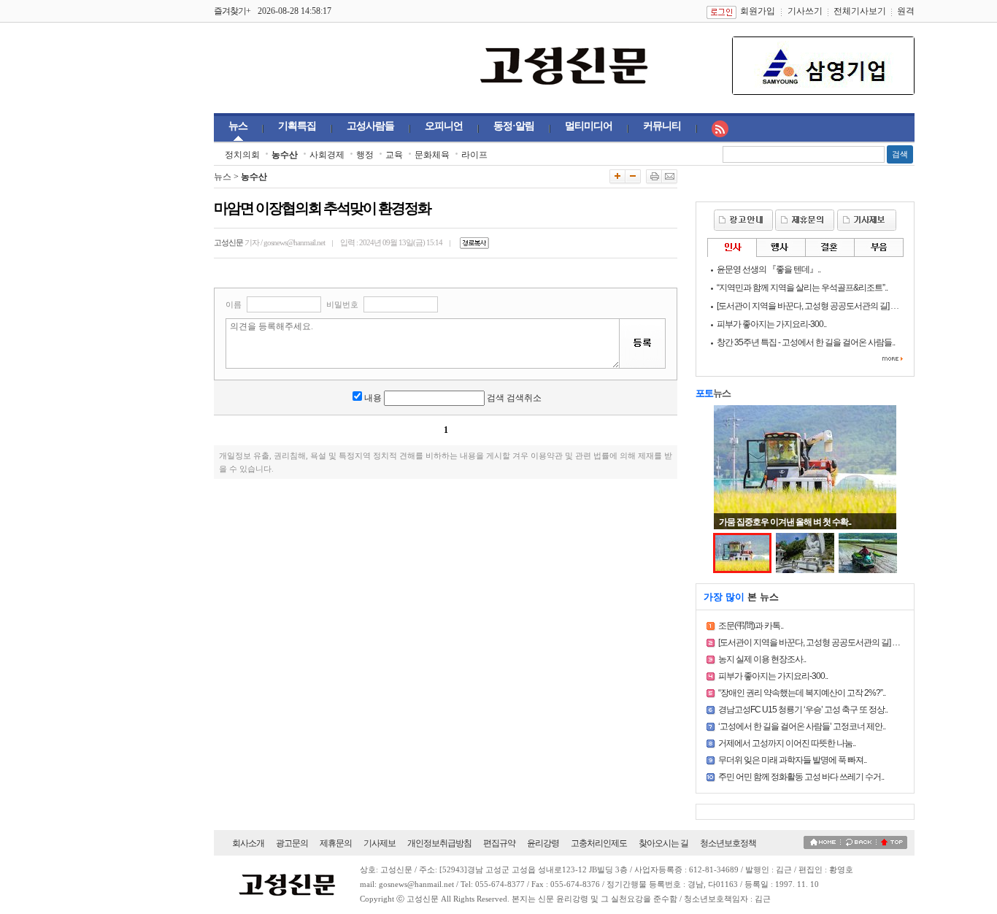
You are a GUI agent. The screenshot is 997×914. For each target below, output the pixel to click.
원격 (906, 11)
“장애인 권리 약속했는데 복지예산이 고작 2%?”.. (801, 693)
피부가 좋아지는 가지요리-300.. (773, 676)
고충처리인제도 (599, 843)
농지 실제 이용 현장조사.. (762, 659)
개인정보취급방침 (439, 843)
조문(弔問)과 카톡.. (750, 626)
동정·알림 (513, 125)
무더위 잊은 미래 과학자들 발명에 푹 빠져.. (792, 760)
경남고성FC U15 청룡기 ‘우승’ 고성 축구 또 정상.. (803, 709)
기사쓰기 (805, 11)
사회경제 (326, 155)
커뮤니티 (662, 125)
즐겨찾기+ (232, 11)
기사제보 (379, 843)
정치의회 (242, 155)
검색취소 (524, 398)
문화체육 (432, 155)
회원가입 (757, 11)
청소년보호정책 (728, 843)
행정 (365, 155)
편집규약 (499, 843)
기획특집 (297, 125)
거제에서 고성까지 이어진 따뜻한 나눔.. (786, 743)
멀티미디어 (588, 125)
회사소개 (248, 843)
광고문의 (292, 843)
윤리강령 (543, 843)
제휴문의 (336, 843)
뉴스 (237, 125)
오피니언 (444, 125)
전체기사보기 (860, 11)
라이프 (474, 155)
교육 (394, 155)
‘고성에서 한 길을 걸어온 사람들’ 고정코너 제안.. (801, 726)
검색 (900, 154)
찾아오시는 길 (663, 843)
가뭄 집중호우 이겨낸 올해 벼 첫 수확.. (785, 522)
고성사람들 (370, 125)
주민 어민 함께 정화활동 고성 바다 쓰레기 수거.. (801, 777)
